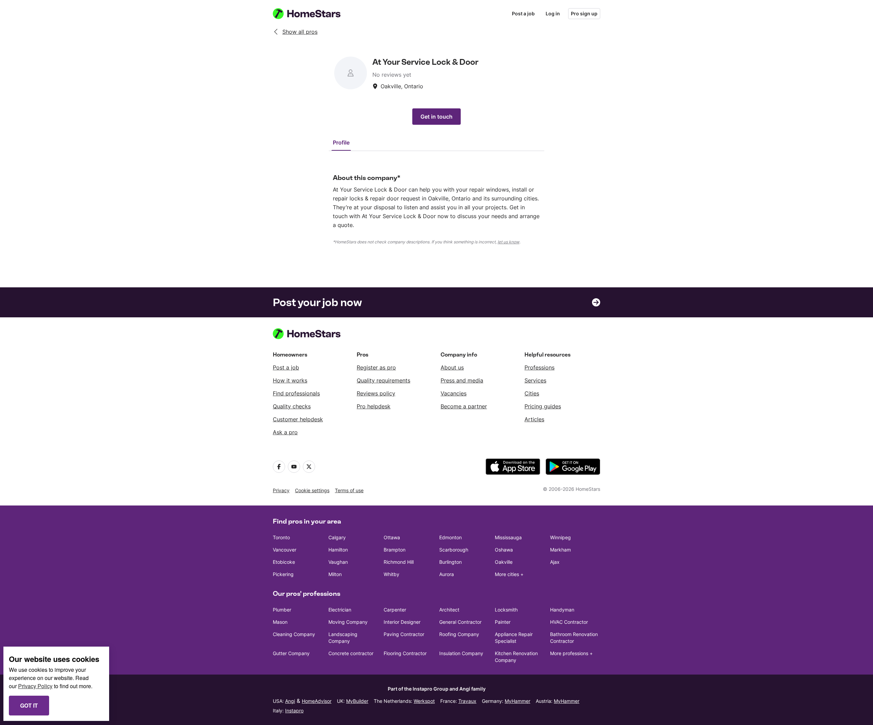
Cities (531, 393)
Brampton (394, 550)
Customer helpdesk (298, 419)
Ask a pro (285, 432)
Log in (553, 13)
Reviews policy (376, 393)
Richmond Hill (399, 562)
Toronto (281, 537)
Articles (534, 419)
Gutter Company (291, 653)
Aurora (446, 574)
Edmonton (450, 537)
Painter (503, 622)
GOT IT (29, 705)
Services (535, 380)
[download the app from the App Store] (513, 466)
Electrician (339, 610)
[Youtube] (294, 466)
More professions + (571, 653)
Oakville (504, 562)
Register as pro (376, 367)
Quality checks (292, 406)
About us (452, 367)
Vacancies (454, 393)
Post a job (523, 13)
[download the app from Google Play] (573, 466)
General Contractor (460, 622)
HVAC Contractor (569, 622)
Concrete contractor (350, 653)
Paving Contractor (404, 634)
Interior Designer (402, 622)
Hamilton (338, 550)
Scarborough (453, 550)
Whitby (391, 574)
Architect (449, 610)
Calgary (337, 537)
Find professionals (296, 393)
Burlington (450, 562)
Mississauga (508, 537)
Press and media (462, 380)
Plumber (282, 610)
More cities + (509, 574)
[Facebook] (279, 466)
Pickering (283, 574)
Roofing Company (459, 634)
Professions (539, 367)
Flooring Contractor (405, 653)
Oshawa (504, 550)
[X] (309, 466)
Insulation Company (461, 653)
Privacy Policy (35, 686)
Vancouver (284, 550)
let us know (508, 241)
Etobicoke (284, 562)
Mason (280, 622)
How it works (290, 380)
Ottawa (392, 537)
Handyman (562, 610)
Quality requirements (383, 380)
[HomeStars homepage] (313, 13)
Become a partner (464, 406)
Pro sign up (584, 13)
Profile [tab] (341, 142)
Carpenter (395, 610)
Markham (560, 550)
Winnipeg (560, 537)
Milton (335, 574)
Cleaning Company (294, 634)
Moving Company (348, 622)
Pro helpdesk (373, 406)
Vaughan (338, 562)
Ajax (555, 562)
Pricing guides (542, 406)
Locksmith (506, 610)
